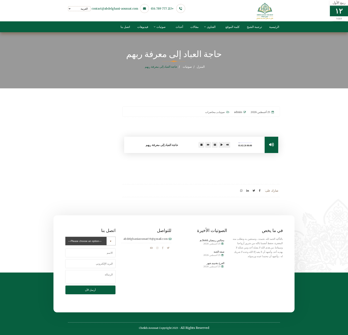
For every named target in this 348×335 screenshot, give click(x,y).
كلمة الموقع (232, 27)
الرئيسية (274, 27)
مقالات (194, 27)
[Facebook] (259, 190)
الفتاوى (211, 27)
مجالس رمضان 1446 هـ (212, 240)
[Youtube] (151, 248)
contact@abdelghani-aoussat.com (115, 8)
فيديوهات (142, 27)
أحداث (179, 27)
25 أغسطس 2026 (260, 112)
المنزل (201, 66)
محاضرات (210, 112)
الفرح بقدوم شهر (215, 263)
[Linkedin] (247, 190)
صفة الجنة (219, 251)
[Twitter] (253, 190)
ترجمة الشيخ (254, 27)
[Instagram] (157, 248)
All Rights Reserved (195, 328)
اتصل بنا (125, 27)
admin (238, 112)
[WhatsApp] (241, 190)
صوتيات (161, 27)
